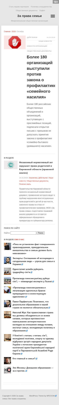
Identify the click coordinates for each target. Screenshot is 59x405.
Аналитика (33, 178)
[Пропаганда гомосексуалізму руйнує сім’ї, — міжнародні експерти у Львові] (7, 280)
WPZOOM (51, 396)
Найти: (7, 233)
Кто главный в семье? (24, 358)
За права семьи (29, 16)
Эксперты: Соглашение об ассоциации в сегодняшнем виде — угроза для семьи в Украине (34, 261)
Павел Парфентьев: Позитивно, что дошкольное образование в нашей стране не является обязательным (31, 304)
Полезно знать (25, 184)
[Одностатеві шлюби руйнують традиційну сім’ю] (7, 271)
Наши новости (45, 41)
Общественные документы (26, 10)
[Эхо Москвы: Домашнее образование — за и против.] (7, 370)
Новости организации (37, 46)
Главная (7, 31)
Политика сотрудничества (41, 7)
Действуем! (32, 37)
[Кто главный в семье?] (7, 360)
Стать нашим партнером (19, 7)
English (42, 10)
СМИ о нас (19, 239)
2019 (14, 31)
